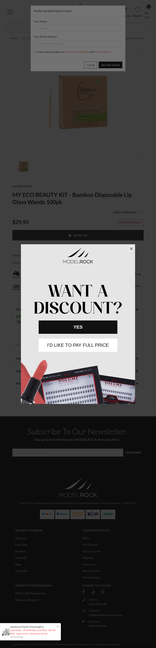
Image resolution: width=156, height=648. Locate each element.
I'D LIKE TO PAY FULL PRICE (78, 345)
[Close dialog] (131, 248)
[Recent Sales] (7, 631)
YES (78, 327)
